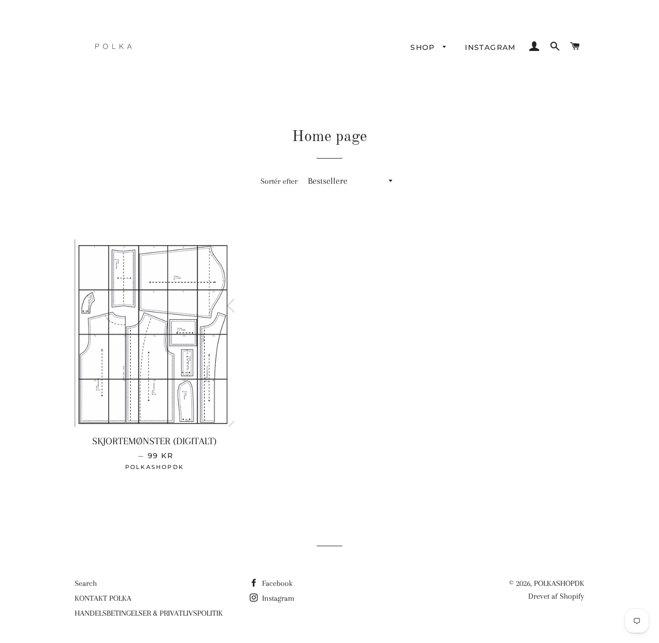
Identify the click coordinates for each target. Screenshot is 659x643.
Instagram (490, 47)
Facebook (276, 583)
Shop (424, 47)
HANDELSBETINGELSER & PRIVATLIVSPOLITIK (149, 613)
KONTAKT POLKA (103, 598)
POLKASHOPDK (559, 583)
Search (86, 583)
